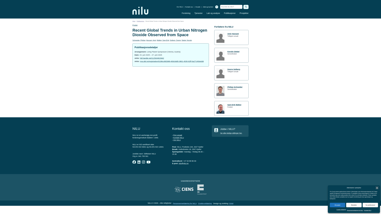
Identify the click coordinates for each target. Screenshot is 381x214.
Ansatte (197, 7)
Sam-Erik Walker (234, 105)
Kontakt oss (189, 7)
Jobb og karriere (208, 7)
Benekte (354, 205)
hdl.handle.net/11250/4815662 (152, 58)
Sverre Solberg (233, 69)
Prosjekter (244, 13)
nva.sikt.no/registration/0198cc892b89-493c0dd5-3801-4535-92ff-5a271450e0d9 (172, 61)
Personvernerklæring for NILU (355, 210)
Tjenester (198, 13)
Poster (135, 25)
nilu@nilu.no (184, 163)
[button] (377, 188)
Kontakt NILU (367, 210)
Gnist (231, 203)
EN (217, 7)
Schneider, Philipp (138, 40)
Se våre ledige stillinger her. (231, 133)
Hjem (133, 21)
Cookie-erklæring (341, 209)
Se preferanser (370, 205)
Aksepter (337, 205)
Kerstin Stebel (233, 52)
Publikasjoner (230, 13)
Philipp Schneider (234, 87)
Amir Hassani (233, 34)
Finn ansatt (177, 135)
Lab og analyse (213, 13)
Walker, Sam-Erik (163, 40)
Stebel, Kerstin (187, 40)
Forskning (186, 13)
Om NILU (180, 7)
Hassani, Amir (151, 40)
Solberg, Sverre (175, 40)
